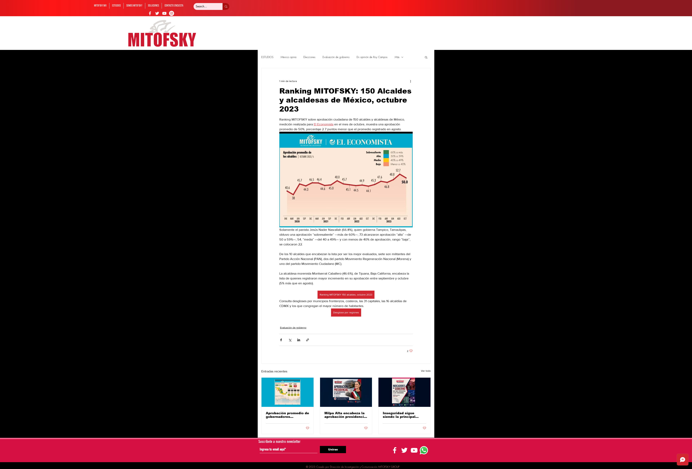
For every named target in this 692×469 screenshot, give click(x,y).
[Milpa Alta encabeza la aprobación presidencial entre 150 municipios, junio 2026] (346, 392)
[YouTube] (164, 13)
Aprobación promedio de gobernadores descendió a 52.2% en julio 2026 (287, 415)
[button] (426, 57)
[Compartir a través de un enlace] (307, 340)
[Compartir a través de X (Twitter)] (290, 340)
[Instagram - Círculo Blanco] (171, 13)
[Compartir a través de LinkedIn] (298, 340)
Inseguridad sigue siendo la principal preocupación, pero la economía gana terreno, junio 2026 (404, 415)
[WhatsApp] (424, 450)
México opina (288, 57)
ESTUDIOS (267, 57)
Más (397, 57)
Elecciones (309, 57)
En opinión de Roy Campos (372, 57)
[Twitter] (157, 13)
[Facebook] (149, 13)
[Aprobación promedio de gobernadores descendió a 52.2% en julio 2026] (287, 392)
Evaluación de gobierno (336, 57)
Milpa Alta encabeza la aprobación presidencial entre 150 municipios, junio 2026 (345, 415)
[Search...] (226, 6)
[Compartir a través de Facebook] (281, 340)
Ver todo (426, 370)
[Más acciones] (410, 81)
